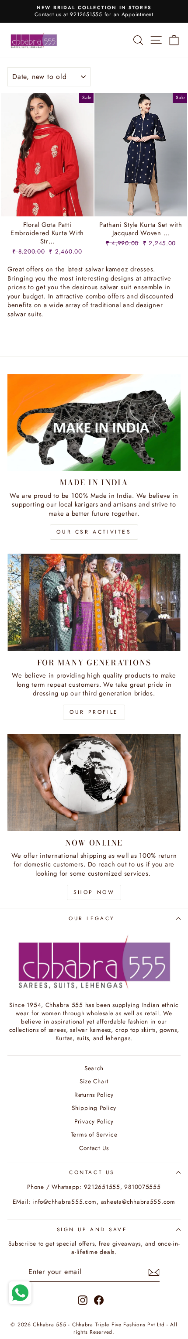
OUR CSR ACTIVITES (93, 532)
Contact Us (94, 1148)
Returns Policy (94, 1094)
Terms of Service (94, 1134)
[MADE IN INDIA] (94, 422)
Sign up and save (92, 1229)
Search (94, 1068)
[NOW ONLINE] (94, 782)
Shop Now (94, 892)
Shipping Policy (94, 1107)
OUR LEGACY (92, 918)
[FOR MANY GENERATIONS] (94, 602)
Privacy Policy (94, 1121)
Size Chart (94, 1081)
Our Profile (94, 712)
